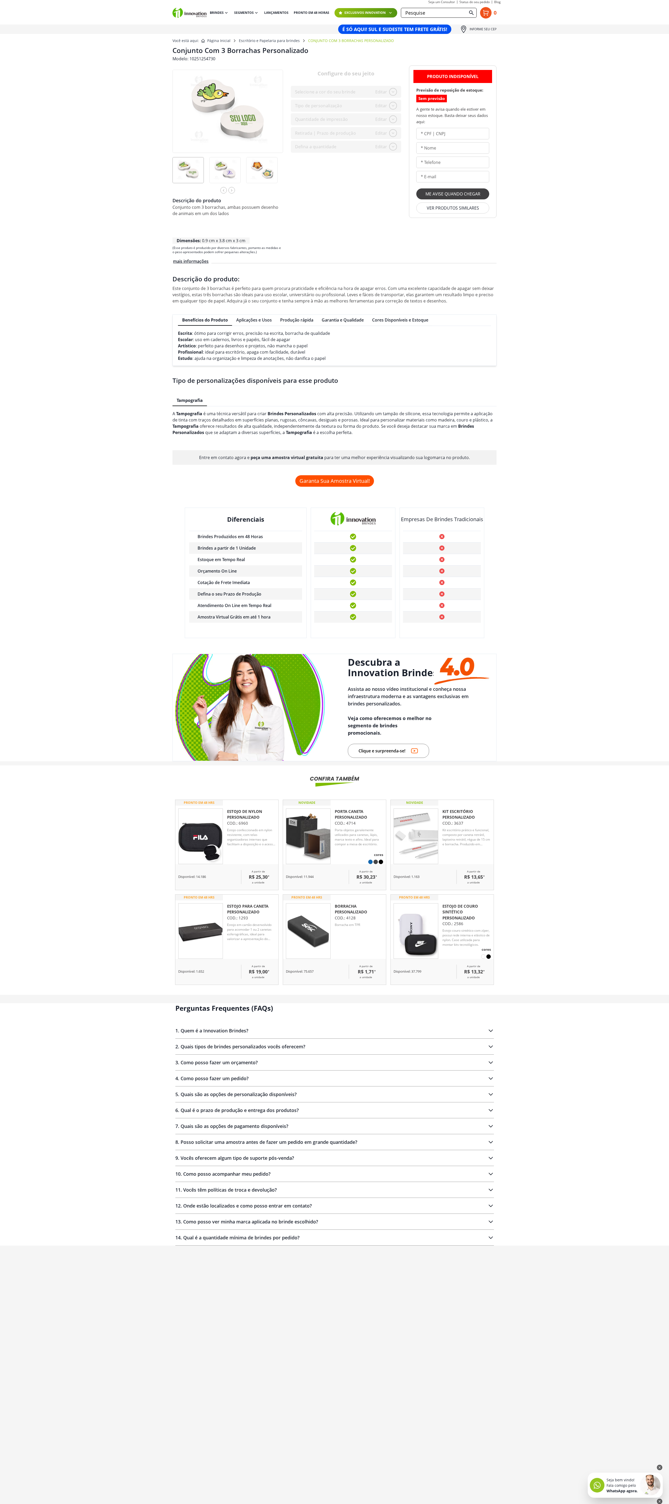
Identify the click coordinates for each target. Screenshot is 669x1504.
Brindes (217, 12)
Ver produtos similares (453, 208)
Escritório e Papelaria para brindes (269, 40)
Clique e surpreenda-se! (382, 751)
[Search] (471, 13)
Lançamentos (276, 13)
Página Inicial (218, 40)
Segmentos (244, 12)
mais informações (191, 261)
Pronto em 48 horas (311, 13)
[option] (190, 173)
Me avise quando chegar (452, 194)
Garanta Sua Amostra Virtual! (334, 480)
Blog (497, 2)
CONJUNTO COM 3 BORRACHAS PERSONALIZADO (351, 40)
